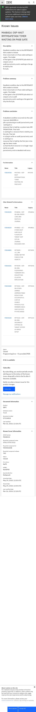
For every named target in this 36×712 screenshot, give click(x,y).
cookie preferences (8, 700)
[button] (34, 687)
